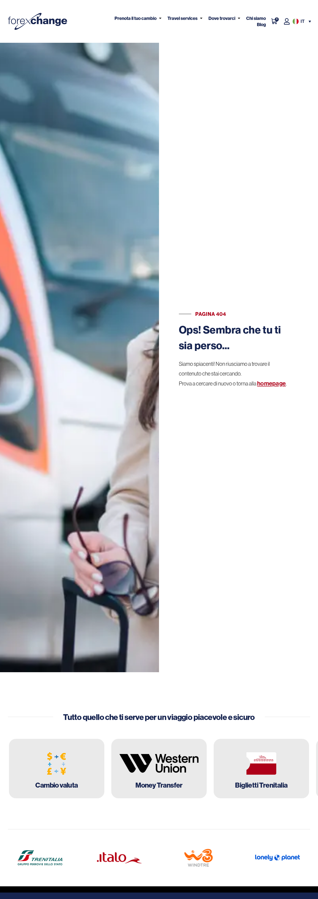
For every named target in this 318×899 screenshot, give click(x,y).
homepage (271, 383)
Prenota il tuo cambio (136, 18)
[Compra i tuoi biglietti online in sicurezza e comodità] (261, 769)
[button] (301, 21)
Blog (261, 24)
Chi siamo (256, 18)
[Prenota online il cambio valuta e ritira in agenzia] (56, 769)
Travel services (182, 18)
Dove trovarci (221, 18)
